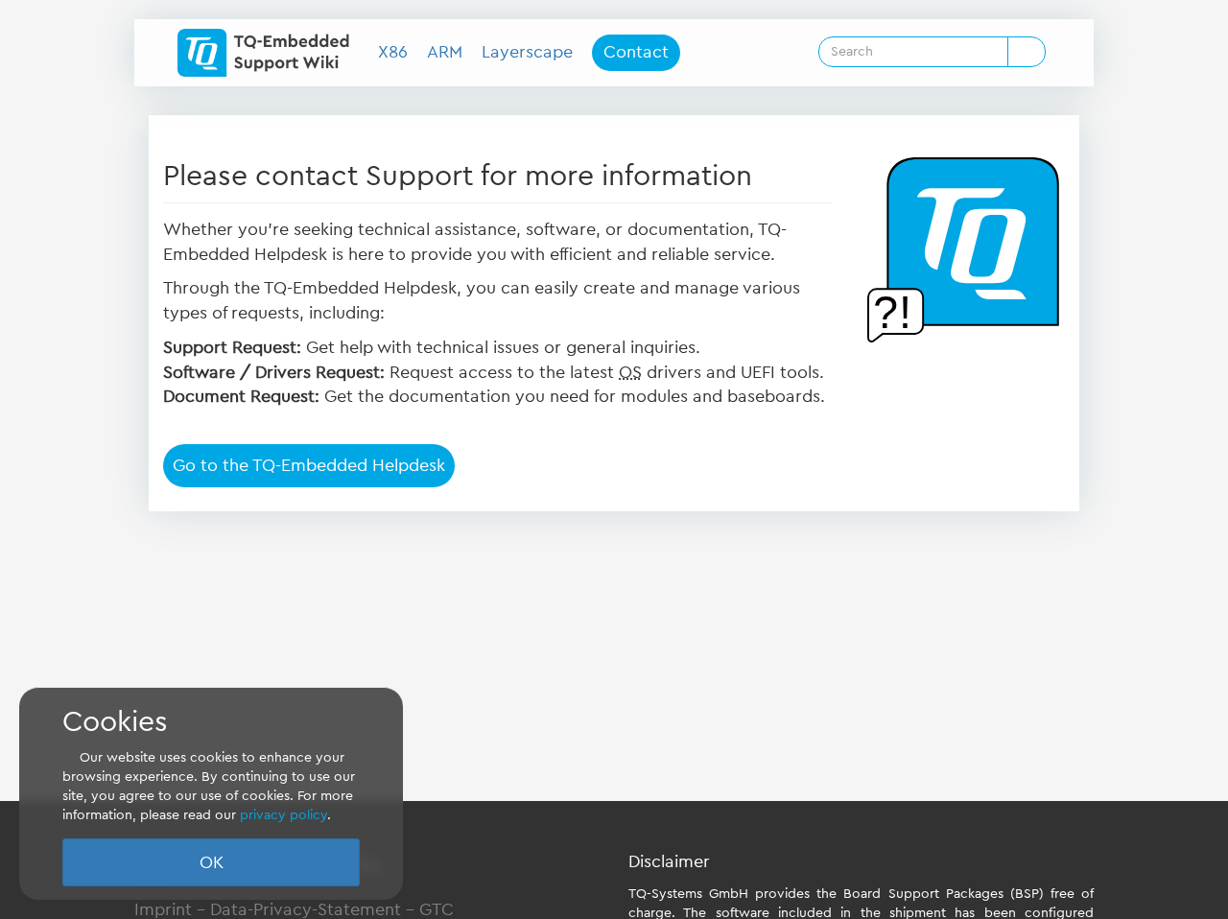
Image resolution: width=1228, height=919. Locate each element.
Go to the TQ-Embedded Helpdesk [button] (309, 465)
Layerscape (527, 51)
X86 (393, 51)
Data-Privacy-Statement (305, 909)
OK (212, 862)
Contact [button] (636, 51)
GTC (436, 909)
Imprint (163, 909)
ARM (444, 51)
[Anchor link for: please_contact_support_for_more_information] (766, 172)
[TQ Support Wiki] (270, 53)
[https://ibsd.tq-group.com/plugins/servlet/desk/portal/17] (964, 249)
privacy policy (283, 815)
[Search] (1026, 51)
